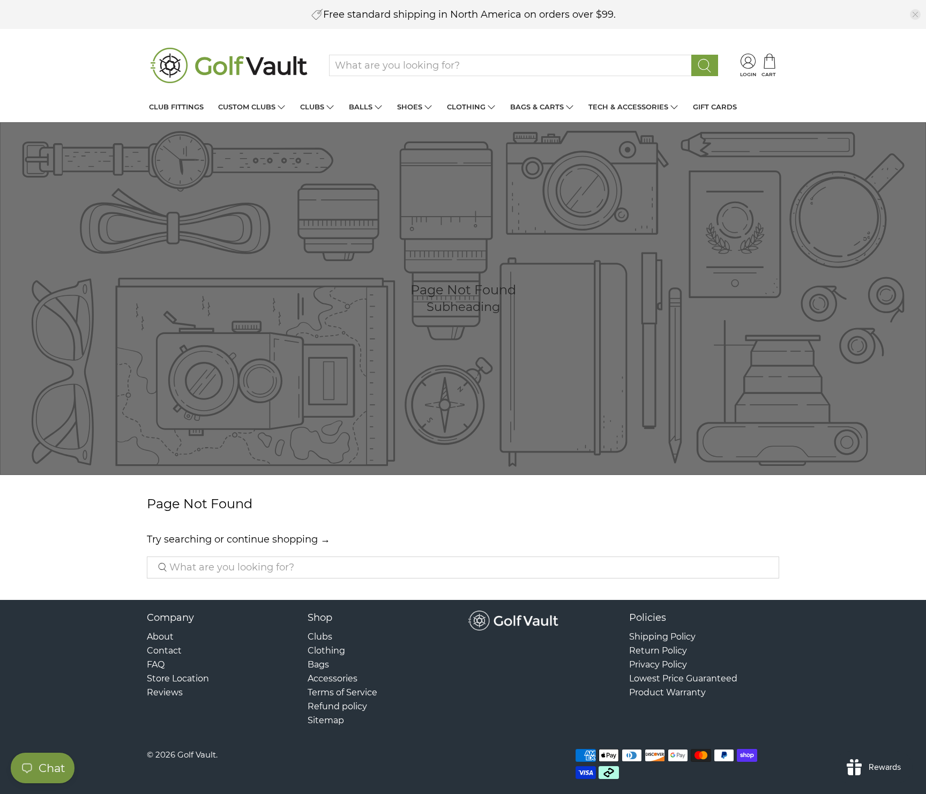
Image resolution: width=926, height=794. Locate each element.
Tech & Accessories (628, 106)
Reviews (165, 692)
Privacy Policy (658, 664)
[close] (915, 14)
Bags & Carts (537, 106)
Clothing (466, 106)
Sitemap (326, 720)
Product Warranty (667, 692)
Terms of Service (342, 692)
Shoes (409, 106)
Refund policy (337, 706)
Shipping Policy (662, 637)
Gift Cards (715, 106)
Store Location (178, 678)
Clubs (312, 106)
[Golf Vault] (229, 65)
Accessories (332, 678)
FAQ (156, 664)
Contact (164, 650)
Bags (318, 664)
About (160, 637)
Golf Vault (196, 755)
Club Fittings (176, 106)
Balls (360, 106)
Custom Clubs (246, 106)
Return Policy (658, 650)
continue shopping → (278, 539)
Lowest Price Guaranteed (683, 678)
